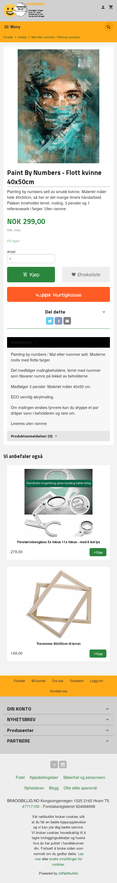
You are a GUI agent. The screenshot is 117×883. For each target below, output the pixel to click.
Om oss (57, 680)
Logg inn (96, 680)
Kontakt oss (58, 691)
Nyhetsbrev (34, 788)
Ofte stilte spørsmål (80, 788)
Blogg (54, 788)
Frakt (20, 777)
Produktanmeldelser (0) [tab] (31, 436)
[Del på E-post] (67, 321)
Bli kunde (38, 680)
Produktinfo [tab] (21, 342)
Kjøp (34, 274)
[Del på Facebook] (58, 321)
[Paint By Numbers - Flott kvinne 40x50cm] (58, 106)
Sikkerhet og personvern (84, 777)
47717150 (30, 806)
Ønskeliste (88, 274)
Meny (14, 26)
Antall (11, 251)
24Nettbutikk (68, 873)
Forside (8, 37)
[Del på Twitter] (50, 321)
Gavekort (77, 680)
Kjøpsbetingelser (44, 777)
